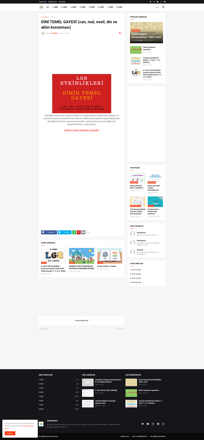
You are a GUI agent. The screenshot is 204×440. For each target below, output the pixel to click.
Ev (48, 7)
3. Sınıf (73, 7)
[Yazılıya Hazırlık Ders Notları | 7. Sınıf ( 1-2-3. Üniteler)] (136, 60)
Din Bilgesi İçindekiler (157, 436)
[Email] (83, 232)
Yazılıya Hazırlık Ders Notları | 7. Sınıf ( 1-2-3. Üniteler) (152, 60)
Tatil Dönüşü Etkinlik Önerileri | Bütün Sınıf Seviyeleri (137, 211)
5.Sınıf (59, 396)
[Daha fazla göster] (88, 232)
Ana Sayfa (45, 17)
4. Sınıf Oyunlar (135, 282)
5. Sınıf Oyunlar (135, 270)
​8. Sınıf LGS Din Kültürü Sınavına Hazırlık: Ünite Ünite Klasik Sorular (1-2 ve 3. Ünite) (53, 268)
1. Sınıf (55, 7)
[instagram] (154, 2)
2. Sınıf (64, 7)
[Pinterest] (79, 232)
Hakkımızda (42, 2)
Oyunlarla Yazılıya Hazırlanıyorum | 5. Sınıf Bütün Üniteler (108, 381)
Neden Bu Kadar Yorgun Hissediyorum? (154, 188)
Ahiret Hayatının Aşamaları (149, 48)
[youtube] (157, 2)
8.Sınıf (53, 17)
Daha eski (119, 329)
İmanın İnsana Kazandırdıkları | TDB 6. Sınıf (150, 381)
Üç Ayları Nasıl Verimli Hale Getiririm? (153, 211)
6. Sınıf (101, 7)
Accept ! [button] (10, 433)
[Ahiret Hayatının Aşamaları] (136, 50)
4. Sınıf (83, 7)
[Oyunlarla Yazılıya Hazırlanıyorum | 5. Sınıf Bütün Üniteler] (88, 382)
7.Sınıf (59, 405)
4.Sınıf (59, 392)
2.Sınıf (59, 384)
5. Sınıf (92, 7)
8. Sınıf (119, 7)
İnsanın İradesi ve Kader (106, 266)
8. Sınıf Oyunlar (135, 278)
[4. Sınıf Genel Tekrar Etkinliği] (88, 393)
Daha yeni (43, 329)
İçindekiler (62, 2)
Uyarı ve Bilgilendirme (139, 436)
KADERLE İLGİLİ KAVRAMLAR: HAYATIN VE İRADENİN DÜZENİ (81, 267)
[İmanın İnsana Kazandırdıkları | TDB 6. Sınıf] (131, 382)
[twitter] (150, 2)
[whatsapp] (161, 2)
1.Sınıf (59, 380)
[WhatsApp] (74, 232)
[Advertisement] (81, 54)
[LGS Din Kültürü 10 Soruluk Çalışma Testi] (88, 403)
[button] (158, 7)
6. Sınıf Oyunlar (135, 274)
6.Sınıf (59, 401)
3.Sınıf (59, 388)
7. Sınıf (110, 7)
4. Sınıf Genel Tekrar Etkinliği (106, 390)
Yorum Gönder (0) (81, 320)
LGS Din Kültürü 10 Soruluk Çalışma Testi (105, 402)
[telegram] (164, 2)
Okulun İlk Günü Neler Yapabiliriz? (136, 187)
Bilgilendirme (53, 2)
